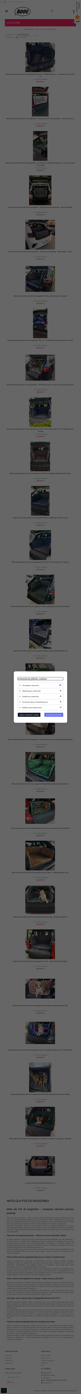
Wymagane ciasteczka (30, 685)
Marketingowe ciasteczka (31, 691)
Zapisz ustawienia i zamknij (29, 715)
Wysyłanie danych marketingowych (35, 702)
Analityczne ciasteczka (30, 696)
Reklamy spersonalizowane (32, 707)
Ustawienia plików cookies (32, 678)
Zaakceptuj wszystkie (54, 715)
